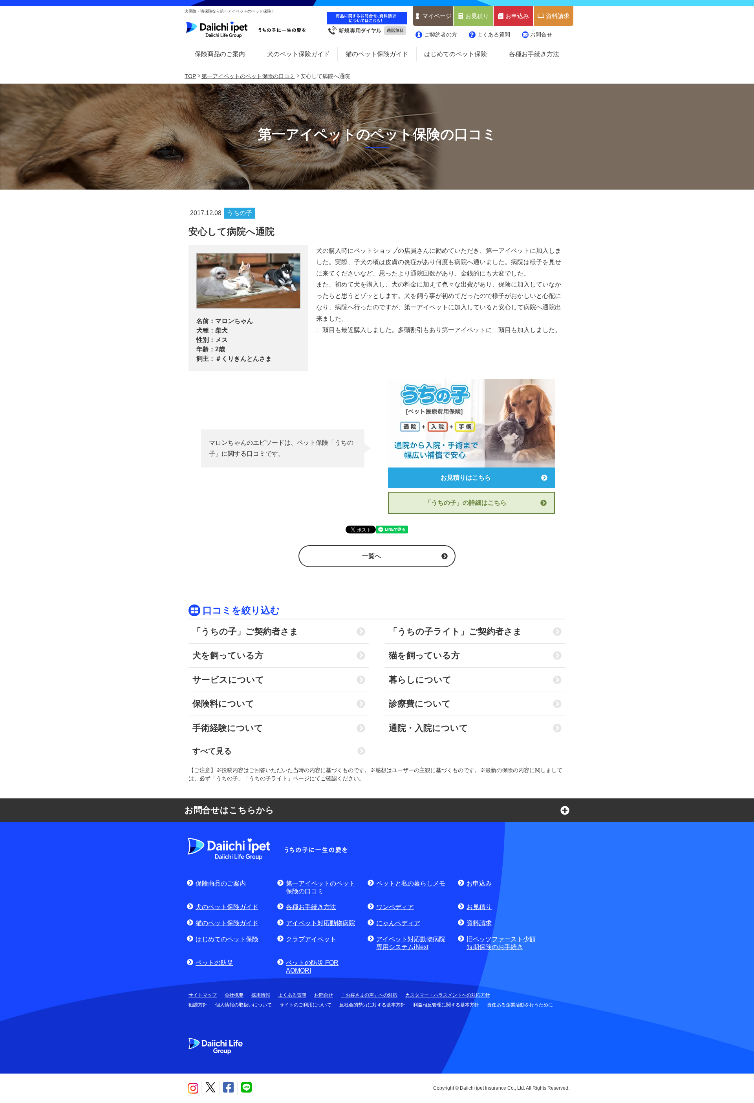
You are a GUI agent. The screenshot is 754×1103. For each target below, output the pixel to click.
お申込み (517, 16)
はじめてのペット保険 (455, 54)
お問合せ (541, 34)
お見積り (477, 16)
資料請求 (557, 16)
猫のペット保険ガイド (377, 54)
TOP (190, 76)
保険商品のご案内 (220, 54)
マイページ (437, 16)
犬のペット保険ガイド (298, 54)
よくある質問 (493, 34)
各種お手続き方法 (534, 54)
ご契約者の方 (440, 34)
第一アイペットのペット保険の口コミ (248, 76)
